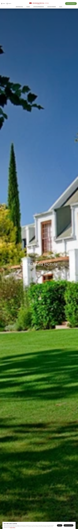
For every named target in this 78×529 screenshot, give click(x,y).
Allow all (59, 525)
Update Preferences (68, 525)
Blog (60, 6)
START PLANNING (71, 3)
